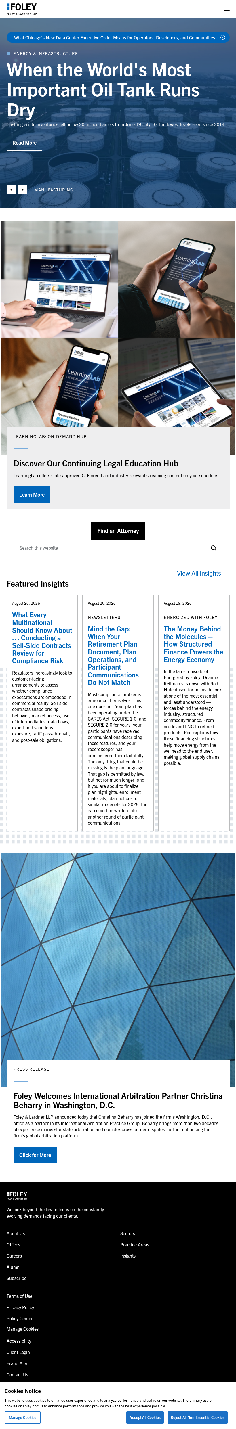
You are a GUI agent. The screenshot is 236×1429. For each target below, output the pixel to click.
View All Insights (199, 573)
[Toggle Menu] (227, 9)
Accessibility (19, 1341)
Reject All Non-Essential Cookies (197, 1417)
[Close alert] (222, 37)
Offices (13, 1244)
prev (11, 189)
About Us (16, 1233)
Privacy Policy (20, 1307)
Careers (14, 1255)
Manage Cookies (23, 1417)
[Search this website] (213, 548)
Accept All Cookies (145, 1417)
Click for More (35, 1155)
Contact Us (17, 1374)
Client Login (18, 1352)
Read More (24, 122)
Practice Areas (134, 1244)
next (22, 189)
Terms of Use (19, 1296)
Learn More (32, 494)
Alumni (14, 1267)
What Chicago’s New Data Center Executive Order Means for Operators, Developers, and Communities (114, 37)
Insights (128, 1255)
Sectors (127, 1233)
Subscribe (16, 1278)
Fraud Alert (18, 1363)
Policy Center (20, 1318)
